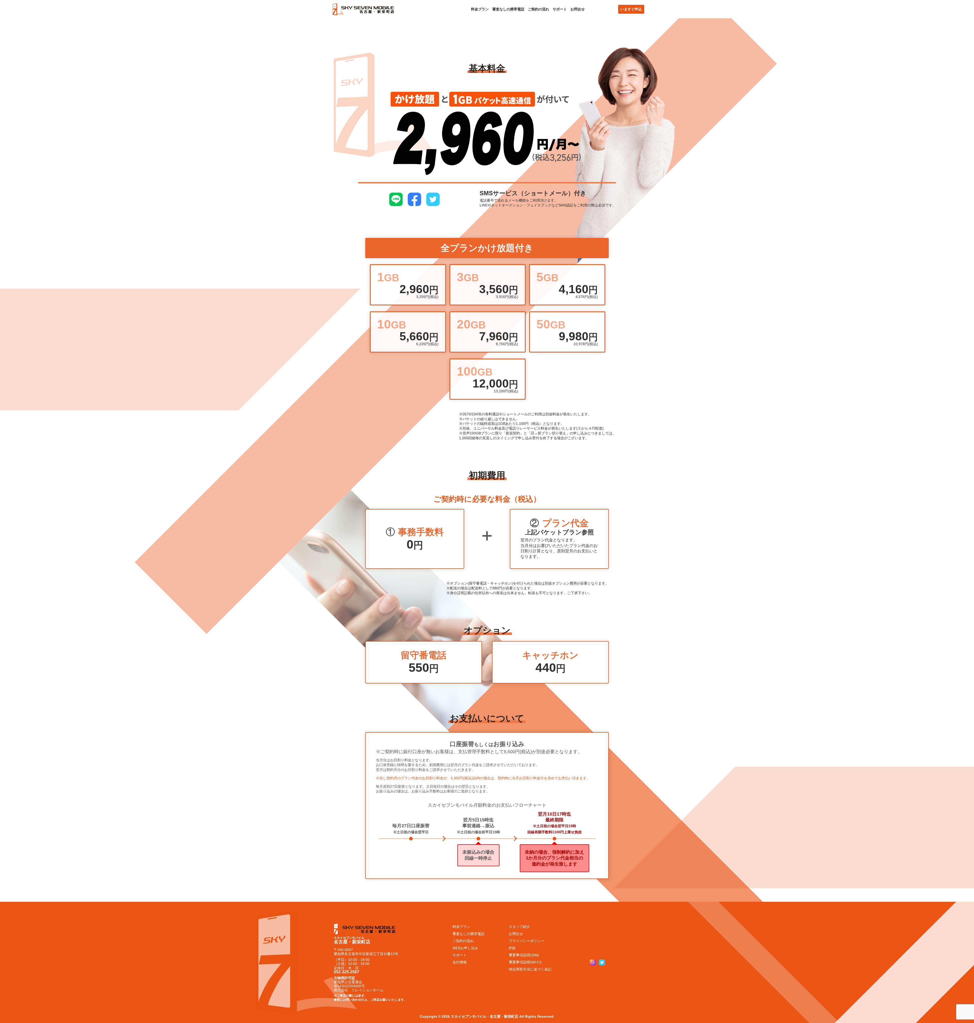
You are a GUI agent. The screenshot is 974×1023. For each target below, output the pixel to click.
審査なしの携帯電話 (508, 9)
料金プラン (480, 9)
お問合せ (577, 9)
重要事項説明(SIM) (524, 955)
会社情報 (460, 962)
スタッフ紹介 (519, 927)
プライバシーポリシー (526, 941)
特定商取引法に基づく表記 (530, 969)
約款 (512, 948)
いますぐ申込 (631, 9)
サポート (560, 9)
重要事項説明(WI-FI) (525, 962)
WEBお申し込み (465, 948)
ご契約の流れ (538, 9)
